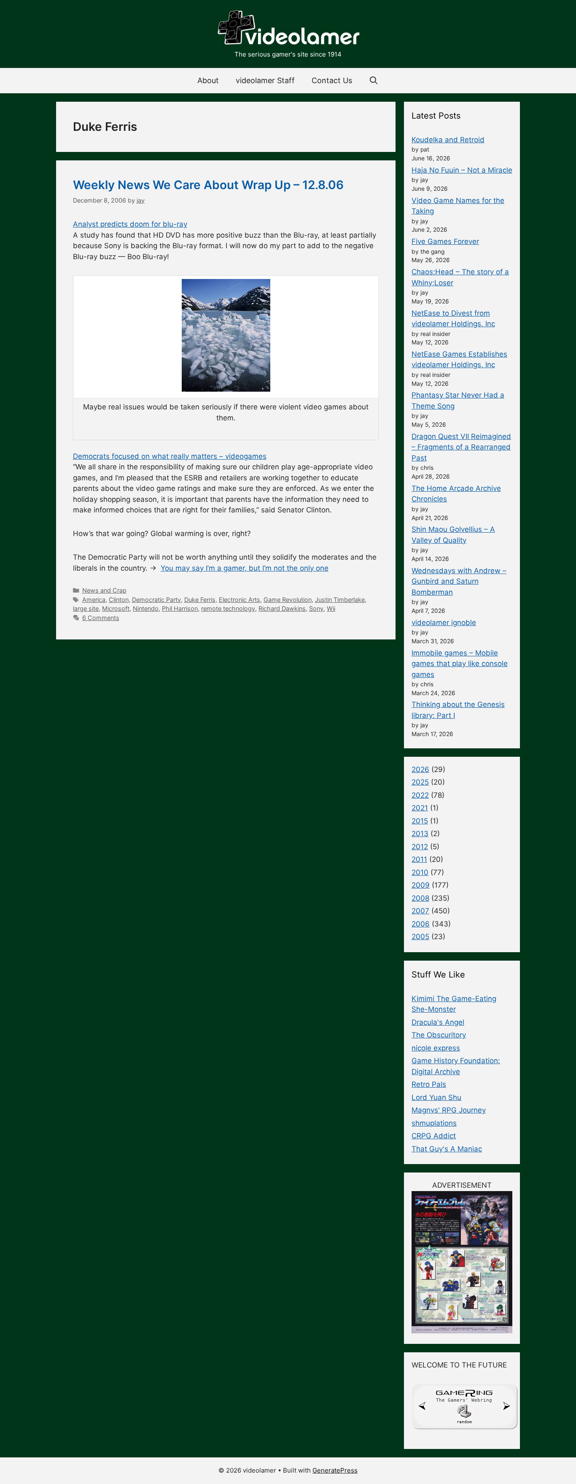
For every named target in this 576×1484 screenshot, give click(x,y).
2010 (420, 872)
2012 (420, 846)
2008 (420, 898)
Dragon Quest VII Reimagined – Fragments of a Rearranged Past (461, 447)
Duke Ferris (199, 599)
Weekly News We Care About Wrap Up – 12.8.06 (208, 185)
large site (86, 608)
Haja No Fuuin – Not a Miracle (462, 170)
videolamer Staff (265, 80)
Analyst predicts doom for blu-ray (130, 224)
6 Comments (100, 617)
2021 (420, 808)
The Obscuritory (439, 1035)
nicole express (436, 1048)
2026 (420, 769)
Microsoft (115, 608)
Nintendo (146, 608)
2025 (420, 782)
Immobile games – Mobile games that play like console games (460, 664)
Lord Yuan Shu (436, 1097)
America (93, 599)
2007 (420, 911)
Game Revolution (288, 599)
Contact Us (332, 80)
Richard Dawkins (282, 608)
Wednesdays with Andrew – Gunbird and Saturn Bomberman (459, 581)
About (208, 80)
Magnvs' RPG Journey (449, 1110)
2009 (421, 885)
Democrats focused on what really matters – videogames (169, 456)
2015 (420, 821)
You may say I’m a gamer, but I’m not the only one (244, 568)
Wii (331, 608)
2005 (420, 936)
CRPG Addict (434, 1136)
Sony (316, 608)
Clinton (119, 599)
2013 (420, 833)
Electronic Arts (239, 599)
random (464, 1421)
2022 (420, 795)
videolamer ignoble (444, 622)
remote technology (228, 608)
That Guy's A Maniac (447, 1149)
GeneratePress (335, 1470)
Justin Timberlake (340, 599)
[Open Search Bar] (374, 80)
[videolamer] (288, 28)
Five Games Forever (445, 241)
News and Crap (104, 590)
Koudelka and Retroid (448, 139)
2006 (421, 924)
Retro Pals (429, 1084)
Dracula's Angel (438, 1022)
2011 (419, 859)
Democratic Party (156, 599)
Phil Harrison (180, 608)
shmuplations (434, 1123)
